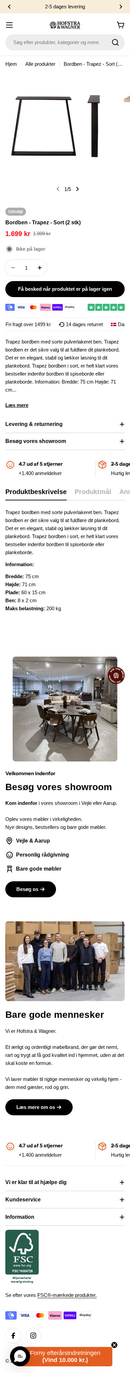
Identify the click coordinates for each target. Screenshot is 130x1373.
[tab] (36, 493)
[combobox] (65, 42)
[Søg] (115, 42)
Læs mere (16, 405)
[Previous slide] (58, 189)
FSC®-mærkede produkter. (67, 1295)
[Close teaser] (114, 1345)
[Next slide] (77, 189)
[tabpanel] (65, 560)
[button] (9, 7)
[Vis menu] (9, 25)
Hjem (11, 64)
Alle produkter (40, 64)
